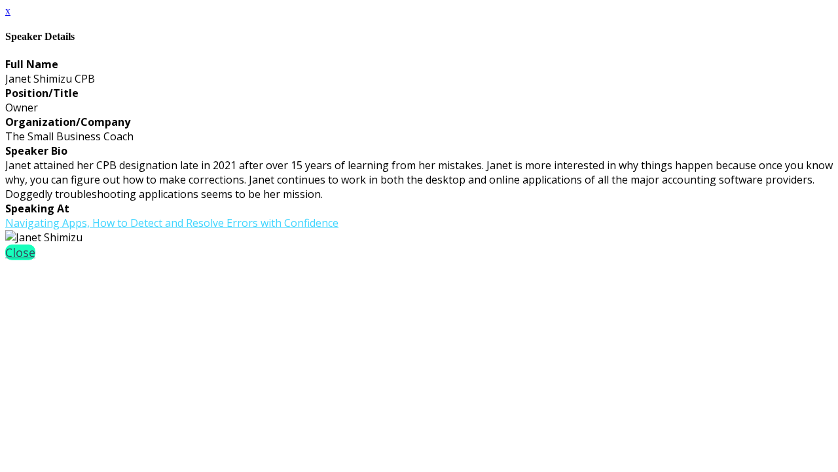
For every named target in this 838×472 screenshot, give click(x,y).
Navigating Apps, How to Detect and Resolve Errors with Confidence (171, 223)
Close (20, 252)
